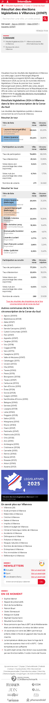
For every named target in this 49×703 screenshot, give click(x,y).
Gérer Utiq (41, 671)
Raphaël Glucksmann (13, 618)
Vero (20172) (9, 351)
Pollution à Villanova (12, 540)
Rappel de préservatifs (13, 602)
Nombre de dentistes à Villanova (18, 546)
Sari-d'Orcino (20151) (12, 386)
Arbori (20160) (10, 463)
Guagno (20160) (10, 396)
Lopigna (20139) (10, 409)
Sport (7, 573)
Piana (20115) (9, 373)
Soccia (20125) (10, 393)
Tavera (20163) (10, 370)
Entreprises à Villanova (13, 549)
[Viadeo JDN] (36, 695)
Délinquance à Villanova (14, 536)
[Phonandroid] (36, 700)
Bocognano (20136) (12, 377)
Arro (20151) (8, 441)
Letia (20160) (9, 412)
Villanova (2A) (9, 507)
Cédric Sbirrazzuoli (12, 611)
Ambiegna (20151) (11, 444)
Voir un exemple (38, 570)
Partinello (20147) (11, 431)
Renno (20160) (10, 454)
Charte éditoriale (31, 666)
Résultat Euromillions (13, 621)
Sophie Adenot (10, 599)
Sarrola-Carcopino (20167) (15, 328)
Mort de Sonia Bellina (13, 605)
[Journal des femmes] (12, 684)
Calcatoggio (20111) (11, 361)
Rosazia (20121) (10, 460)
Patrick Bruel (9, 608)
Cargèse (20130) (10, 341)
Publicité (42, 666)
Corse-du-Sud (38, 6)
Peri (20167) (9, 335)
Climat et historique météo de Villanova (21, 530)
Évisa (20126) (9, 389)
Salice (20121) (9, 418)
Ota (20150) (8, 367)
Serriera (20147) (10, 406)
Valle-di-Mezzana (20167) (14, 357)
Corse (27, 6)
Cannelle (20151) (10, 450)
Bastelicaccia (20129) (12, 319)
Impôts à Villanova (12, 523)
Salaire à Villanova (11, 520)
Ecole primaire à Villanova (15, 511)
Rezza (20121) (9, 457)
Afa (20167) (8, 325)
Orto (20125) (9, 438)
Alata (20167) (32, 24)
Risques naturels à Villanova (16, 543)
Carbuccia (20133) (11, 383)
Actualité (9, 570)
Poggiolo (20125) (11, 415)
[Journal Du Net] (12, 689)
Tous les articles (20, 669)
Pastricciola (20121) (12, 434)
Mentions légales (9, 674)
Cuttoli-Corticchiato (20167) (15, 332)
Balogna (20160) (10, 402)
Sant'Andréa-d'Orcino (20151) (16, 399)
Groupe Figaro (21, 674)
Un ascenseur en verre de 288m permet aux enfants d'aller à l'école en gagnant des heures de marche (25, 634)
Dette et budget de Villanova (16, 527)
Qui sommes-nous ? (11, 666)
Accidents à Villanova (13, 533)
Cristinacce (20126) (12, 447)
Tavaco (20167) (10, 380)
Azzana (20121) (10, 467)
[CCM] (36, 684)
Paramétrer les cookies (28, 671)
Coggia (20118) (10, 348)
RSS (28, 669)
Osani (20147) (9, 428)
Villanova (30, 42)
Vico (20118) (9, 344)
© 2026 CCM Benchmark (37, 674)
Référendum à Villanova (14, 556)
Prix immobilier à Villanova (15, 552)
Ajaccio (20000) (18, 24)
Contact (11, 669)
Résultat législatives (14, 6)
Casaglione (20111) (11, 354)
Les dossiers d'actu (13, 577)
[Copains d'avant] (12, 695)
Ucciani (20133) (10, 364)
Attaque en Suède (11, 615)
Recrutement (36, 669)
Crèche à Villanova (11, 517)
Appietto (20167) (8, 27)
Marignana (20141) (11, 422)
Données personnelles (11, 671)
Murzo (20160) (10, 425)
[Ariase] (12, 700)
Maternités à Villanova (13, 514)
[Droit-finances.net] (36, 689)
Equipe (22, 666)
